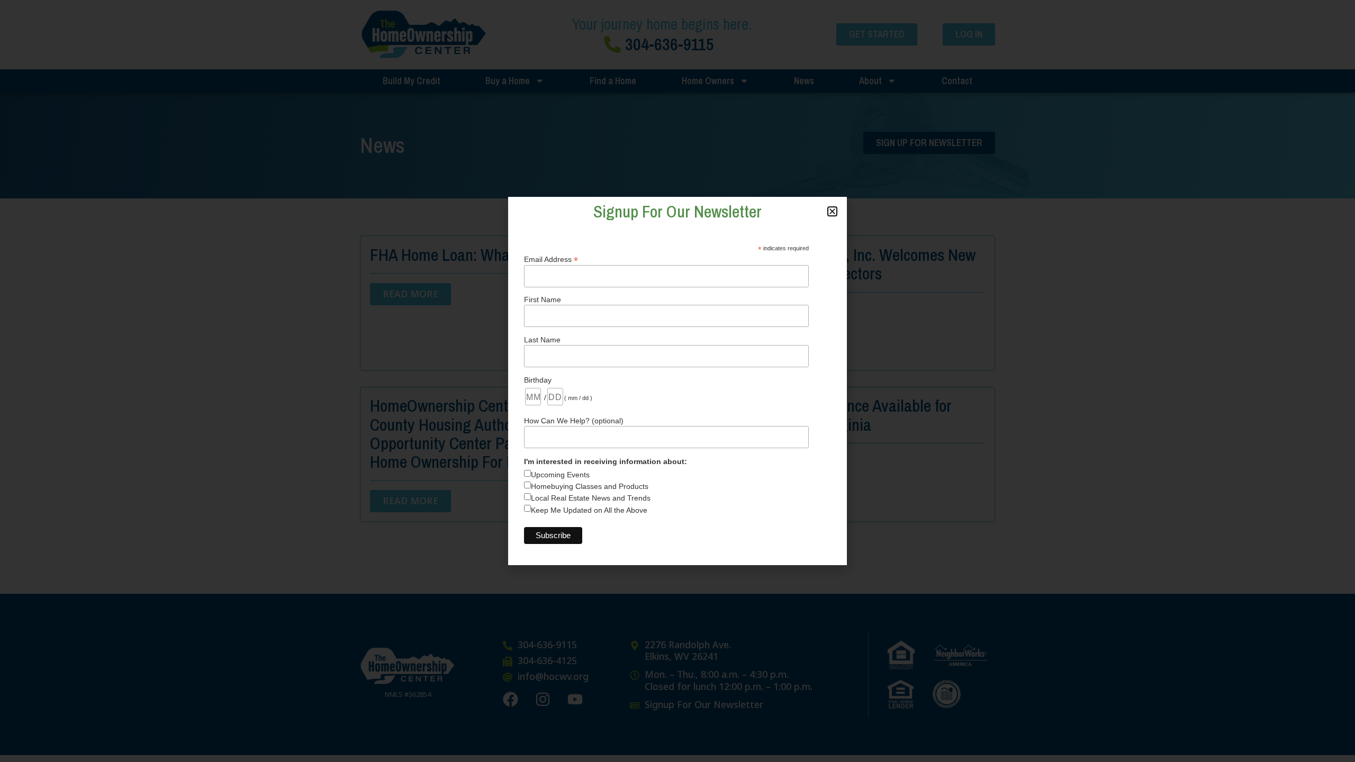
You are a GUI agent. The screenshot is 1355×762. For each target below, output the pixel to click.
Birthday (538, 380)
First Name (542, 299)
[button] (832, 211)
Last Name (542, 339)
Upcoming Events (560, 474)
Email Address (551, 259)
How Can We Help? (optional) (574, 420)
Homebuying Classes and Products (589, 486)
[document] (677, 381)
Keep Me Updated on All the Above (589, 510)
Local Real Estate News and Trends (591, 498)
